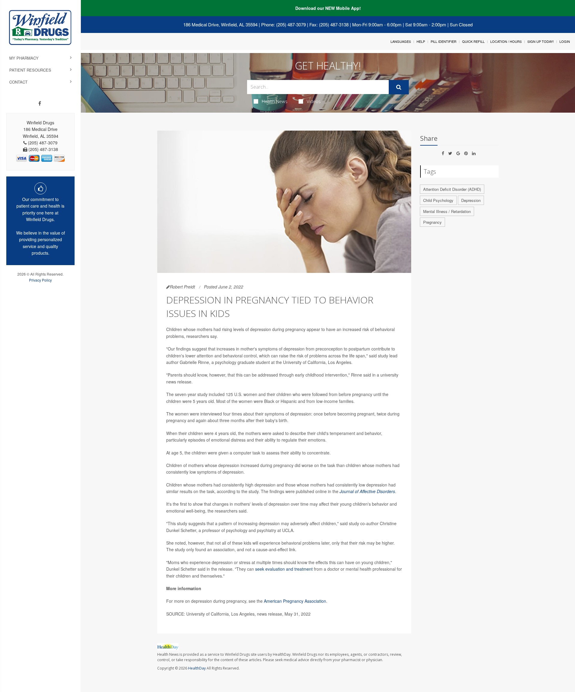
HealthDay (197, 668)
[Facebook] (39, 103)
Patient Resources (30, 70)
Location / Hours (506, 41)
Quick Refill (473, 41)
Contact (18, 82)
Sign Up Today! (540, 41)
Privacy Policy (40, 279)
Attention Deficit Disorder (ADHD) (452, 189)
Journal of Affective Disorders (367, 491)
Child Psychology (438, 200)
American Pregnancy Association (295, 601)
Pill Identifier (443, 41)
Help (421, 41)
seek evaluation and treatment (284, 569)
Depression (471, 200)
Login (564, 41)
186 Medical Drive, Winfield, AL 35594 (220, 24)
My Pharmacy (24, 58)
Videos (314, 101)
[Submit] (399, 87)
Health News (275, 101)
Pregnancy (432, 222)
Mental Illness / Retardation (447, 211)
